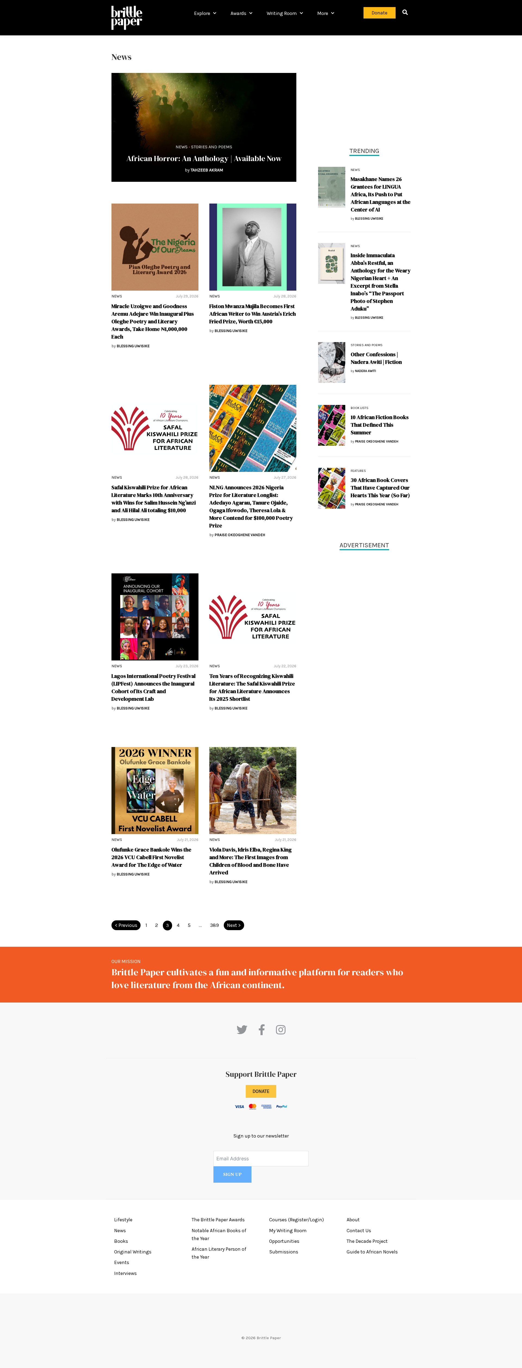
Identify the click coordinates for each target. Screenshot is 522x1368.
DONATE (261, 1091)
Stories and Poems (211, 146)
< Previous (126, 925)
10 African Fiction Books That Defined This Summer (380, 424)
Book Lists (359, 408)
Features (358, 471)
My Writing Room (288, 1231)
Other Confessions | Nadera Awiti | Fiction (376, 358)
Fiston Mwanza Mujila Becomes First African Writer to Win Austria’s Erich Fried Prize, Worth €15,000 (252, 313)
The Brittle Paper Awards (218, 1220)
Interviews (125, 1273)
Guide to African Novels (372, 1252)
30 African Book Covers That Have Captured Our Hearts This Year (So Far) (380, 487)
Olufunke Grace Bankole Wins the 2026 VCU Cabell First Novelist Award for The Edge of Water (151, 857)
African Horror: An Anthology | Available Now (204, 158)
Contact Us (359, 1231)
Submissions (283, 1252)
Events (121, 1262)
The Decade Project (367, 1241)
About (353, 1220)
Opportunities (284, 1241)
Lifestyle (123, 1220)
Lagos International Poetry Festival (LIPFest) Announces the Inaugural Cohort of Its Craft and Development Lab (153, 687)
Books (121, 1241)
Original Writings (132, 1252)
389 (214, 925)
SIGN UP (232, 1174)
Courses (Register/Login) (296, 1220)
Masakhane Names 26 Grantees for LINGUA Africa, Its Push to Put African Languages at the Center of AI (381, 194)
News (182, 146)
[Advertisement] (364, 90)
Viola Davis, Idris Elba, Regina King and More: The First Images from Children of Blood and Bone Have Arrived (250, 861)
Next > (234, 925)
